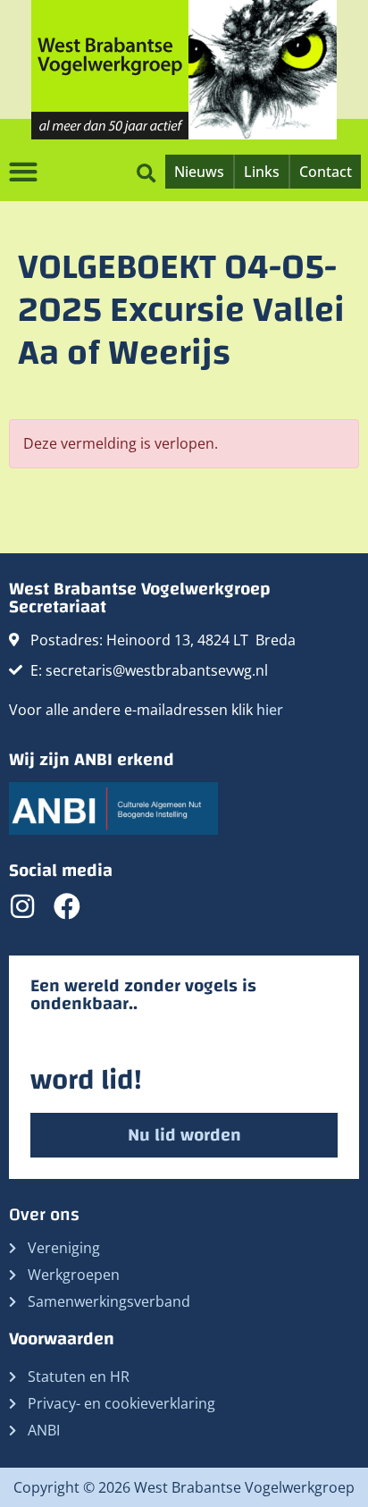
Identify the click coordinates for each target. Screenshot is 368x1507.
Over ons (44, 1214)
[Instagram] (22, 906)
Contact (325, 171)
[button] (146, 171)
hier (269, 710)
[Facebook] (67, 906)
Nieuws (199, 171)
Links (262, 171)
